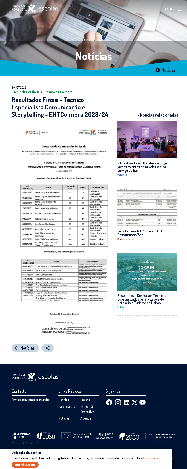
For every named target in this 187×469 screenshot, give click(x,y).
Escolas (63, 399)
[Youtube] (142, 402)
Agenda (85, 418)
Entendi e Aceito (25, 464)
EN (170, 9)
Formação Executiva (87, 409)
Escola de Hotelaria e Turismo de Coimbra (42, 91)
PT (165, 9)
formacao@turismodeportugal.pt (31, 399)
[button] (179, 9)
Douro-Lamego (125, 239)
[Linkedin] (126, 402)
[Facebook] (109, 402)
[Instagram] (118, 402)
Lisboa (120, 307)
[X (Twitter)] (134, 402)
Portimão (122, 174)
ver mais (153, 458)
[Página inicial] (35, 8)
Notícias (93, 55)
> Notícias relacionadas (157, 115)
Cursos (85, 399)
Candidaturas (67, 406)
